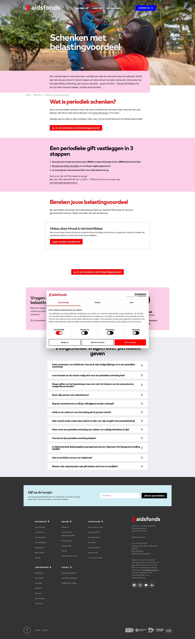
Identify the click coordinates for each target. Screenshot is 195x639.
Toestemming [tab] (63, 302)
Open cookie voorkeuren (66, 241)
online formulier (100, 113)
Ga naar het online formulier (65, 166)
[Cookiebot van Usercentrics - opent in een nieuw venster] (136, 295)
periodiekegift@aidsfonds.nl (63, 182)
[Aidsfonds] (43, 8)
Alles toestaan (130, 342)
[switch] (84, 333)
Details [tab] (97, 302)
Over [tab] (132, 302)
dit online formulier (150, 570)
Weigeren (65, 342)
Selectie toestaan (97, 342)
